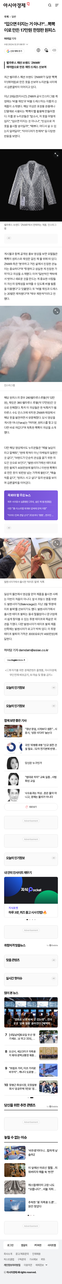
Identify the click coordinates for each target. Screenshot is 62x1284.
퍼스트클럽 (9, 1259)
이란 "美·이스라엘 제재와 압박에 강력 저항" (27, 508)
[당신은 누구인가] (13, 768)
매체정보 (39, 1265)
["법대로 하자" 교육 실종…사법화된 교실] (13, 784)
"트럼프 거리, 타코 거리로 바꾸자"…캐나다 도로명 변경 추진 (22, 1072)
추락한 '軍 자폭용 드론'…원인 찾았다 (42, 1204)
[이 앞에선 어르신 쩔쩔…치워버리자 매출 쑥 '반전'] (14, 1176)
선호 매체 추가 (16, 51)
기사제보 (33, 1259)
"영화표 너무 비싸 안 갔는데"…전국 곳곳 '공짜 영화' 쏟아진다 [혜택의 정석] (33, 1023)
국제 (6, 17)
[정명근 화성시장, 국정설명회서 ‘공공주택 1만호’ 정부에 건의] (48, 1092)
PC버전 (37, 1245)
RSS (43, 1259)
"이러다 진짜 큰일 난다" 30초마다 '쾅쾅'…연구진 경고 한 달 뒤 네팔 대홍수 (31, 515)
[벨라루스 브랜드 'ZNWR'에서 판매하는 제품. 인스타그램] (31, 185)
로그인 (10, 1245)
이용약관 (28, 1265)
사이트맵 (52, 1245)
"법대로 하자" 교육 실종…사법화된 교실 (41, 779)
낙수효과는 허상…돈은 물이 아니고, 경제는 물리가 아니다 (41, 795)
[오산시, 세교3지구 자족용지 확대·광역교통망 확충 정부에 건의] (48, 1059)
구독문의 (22, 1259)
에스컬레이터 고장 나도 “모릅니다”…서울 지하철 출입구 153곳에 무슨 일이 (43, 1187)
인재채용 (36, 1253)
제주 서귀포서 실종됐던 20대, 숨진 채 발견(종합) (29, 501)
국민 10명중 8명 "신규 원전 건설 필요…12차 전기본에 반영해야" (41, 747)
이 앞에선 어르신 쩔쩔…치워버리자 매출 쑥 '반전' (43, 1170)
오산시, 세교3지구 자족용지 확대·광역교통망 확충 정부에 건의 (22, 1055)
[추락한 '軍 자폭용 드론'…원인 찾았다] (14, 1210)
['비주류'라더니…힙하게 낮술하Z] (14, 1159)
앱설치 (24, 1245)
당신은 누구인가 (33, 763)
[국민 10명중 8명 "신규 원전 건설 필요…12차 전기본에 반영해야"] (13, 752)
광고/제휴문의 (22, 1253)
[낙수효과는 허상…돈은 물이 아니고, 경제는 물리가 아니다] (13, 800)
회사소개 (8, 1253)
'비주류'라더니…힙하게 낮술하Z (43, 1152)
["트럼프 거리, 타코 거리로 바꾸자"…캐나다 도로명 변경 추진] (48, 1076)
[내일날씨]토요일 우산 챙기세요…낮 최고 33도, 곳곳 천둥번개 (22, 1038)
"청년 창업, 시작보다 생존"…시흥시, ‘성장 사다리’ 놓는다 (41, 730)
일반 (14, 17)
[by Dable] (52, 1106)
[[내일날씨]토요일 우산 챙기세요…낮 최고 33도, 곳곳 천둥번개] (48, 1042)
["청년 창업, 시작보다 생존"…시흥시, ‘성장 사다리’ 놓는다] (13, 736)
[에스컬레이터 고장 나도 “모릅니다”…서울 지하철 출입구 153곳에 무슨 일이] (14, 1193)
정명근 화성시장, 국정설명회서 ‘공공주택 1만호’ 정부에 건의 (23, 1088)
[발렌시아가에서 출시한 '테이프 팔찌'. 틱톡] (31, 558)
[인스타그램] (31, 344)
